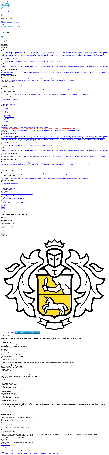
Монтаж (6, 111)
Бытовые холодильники (12, 56)
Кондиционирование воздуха (24, 453)
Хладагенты (70, 66)
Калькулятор (7, 109)
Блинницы (16, 78)
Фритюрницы (50, 80)
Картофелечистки (46, 78)
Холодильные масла (93, 66)
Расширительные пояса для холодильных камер (26, 52)
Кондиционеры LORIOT (7, 61)
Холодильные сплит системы (23, 54)
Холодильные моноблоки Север (44, 130)
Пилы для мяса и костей (55, 89)
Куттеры (33, 89)
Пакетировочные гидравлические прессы (39, 94)
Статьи (27, 450)
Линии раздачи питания (77, 78)
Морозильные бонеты (16, 55)
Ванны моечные (5, 94)
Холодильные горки (75, 54)
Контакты (6, 118)
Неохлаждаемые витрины (55, 55)
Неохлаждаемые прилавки (69, 55)
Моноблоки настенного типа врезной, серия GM (66, 130)
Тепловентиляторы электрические (17, 85)
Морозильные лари (27, 55)
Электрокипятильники (68, 80)
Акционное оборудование (8, 104)
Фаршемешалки (72, 89)
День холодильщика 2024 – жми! (11, 26)
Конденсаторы (20, 66)
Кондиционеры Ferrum (32, 61)
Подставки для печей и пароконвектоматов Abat (64, 94)
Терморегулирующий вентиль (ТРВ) (35, 66)
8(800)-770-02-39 (5, 22)
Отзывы (6, 121)
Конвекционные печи (22, 72)
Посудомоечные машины (16, 80)
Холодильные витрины (50, 54)
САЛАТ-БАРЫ (27, 80)
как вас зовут (4, 420)
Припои (3, 66)
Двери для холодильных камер (47, 52)
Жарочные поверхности (34, 78)
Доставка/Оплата (20, 450)
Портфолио (7, 115)
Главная (6, 108)
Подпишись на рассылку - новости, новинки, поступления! (17, 435)
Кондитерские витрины (63, 54)
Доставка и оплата (33, 127)
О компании (4, 450)
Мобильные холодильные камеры (98, 52)
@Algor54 (4, 41)
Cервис (6, 112)
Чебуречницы (58, 80)
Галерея (6, 119)
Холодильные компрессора (80, 66)
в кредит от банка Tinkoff (8, 332)
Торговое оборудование (52, 453)
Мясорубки (46, 89)
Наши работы (11, 450)
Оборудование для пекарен (8, 72)
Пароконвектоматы (97, 78)
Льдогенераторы (5, 55)
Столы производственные (17, 94)
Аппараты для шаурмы (7, 78)
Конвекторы (4, 85)
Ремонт (6, 114)
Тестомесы (93, 72)
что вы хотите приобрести (8, 427)
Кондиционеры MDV (58, 61)
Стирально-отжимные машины (9, 99)
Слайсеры (65, 89)
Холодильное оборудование (14, 130)
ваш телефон (4, 424)
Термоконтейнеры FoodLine (27, 56)
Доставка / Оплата (9, 117)
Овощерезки (88, 78)
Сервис (15, 127)
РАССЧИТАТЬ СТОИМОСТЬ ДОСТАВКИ (27, 332)
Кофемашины (67, 78)
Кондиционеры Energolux (45, 61)
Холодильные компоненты (39, 453)
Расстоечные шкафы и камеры (81, 72)
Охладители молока (82, 55)
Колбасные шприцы (18, 89)
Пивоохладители (93, 55)
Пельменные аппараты (7, 89)
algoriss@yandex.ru (6, 17)
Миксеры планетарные (34, 72)
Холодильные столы (87, 54)
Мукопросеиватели (46, 72)
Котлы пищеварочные (57, 78)
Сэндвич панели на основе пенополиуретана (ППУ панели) (72, 52)
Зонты (26, 94)
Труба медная (62, 66)
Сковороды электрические (39, 80)
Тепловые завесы (31, 85)
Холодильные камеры (7, 52)
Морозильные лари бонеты (40, 55)
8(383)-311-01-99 (14, 22)
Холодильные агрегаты (37, 54)
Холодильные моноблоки (8, 54)
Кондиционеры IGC (19, 61)
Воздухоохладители (10, 66)
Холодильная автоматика (52, 66)
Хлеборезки (9, 74)
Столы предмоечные (83, 94)
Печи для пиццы (56, 72)
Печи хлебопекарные (67, 72)
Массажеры (39, 89)
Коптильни (28, 89)
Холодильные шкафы (99, 54)
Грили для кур (23, 78)
